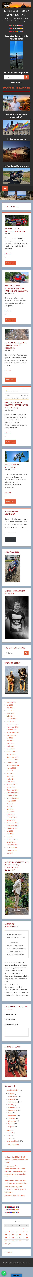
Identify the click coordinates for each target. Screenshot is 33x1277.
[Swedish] (19, 31)
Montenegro (12, 1110)
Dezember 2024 (12, 757)
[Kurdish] (19, 28)
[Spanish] (17, 31)
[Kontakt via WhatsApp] (3, 1273)
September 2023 (13, 798)
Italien (10, 1105)
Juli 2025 (10, 738)
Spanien (11, 1124)
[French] (10, 28)
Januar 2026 (11, 721)
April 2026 (10, 713)
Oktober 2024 (12, 762)
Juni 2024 (10, 773)
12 (13, 1235)
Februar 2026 (11, 719)
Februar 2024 (11, 784)
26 (13, 1241)
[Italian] (17, 28)
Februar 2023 (11, 817)
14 (20, 1235)
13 (16, 1235)
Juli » (10, 1244)
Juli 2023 (10, 804)
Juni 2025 (10, 740)
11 (9, 1235)
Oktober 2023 (12, 795)
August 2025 (11, 735)
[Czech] (17, 26)
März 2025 (10, 749)
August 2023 (11, 801)
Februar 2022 (11, 839)
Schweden (12, 1116)
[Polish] (11, 31)
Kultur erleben (13, 1144)
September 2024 (13, 765)
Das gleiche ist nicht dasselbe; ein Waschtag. (15, 230)
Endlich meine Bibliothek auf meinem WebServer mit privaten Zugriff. (16, 1160)
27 (16, 1241)
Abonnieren (10, 539)
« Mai (5, 1244)
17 (6, 1238)
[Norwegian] (10, 31)
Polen (10, 1113)
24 (6, 1241)
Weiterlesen (9, 263)
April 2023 (10, 812)
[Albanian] (10, 26)
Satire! (9, 1135)
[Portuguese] (13, 31)
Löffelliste (10, 1133)
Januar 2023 (11, 820)
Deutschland (12, 1096)
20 (16, 1238)
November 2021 (13, 847)
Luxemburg (12, 1107)
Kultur (9, 1130)
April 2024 (10, 779)
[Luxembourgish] (22, 28)
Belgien (11, 1094)
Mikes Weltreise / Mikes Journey (16, 12)
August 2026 (11, 702)
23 (27, 1238)
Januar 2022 (11, 842)
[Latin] (21, 28)
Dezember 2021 (12, 845)
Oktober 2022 (12, 828)
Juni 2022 (10, 834)
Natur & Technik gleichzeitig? (12, 466)
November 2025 (13, 727)
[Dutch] (21, 26)
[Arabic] (11, 26)
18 (9, 1238)
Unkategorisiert (12, 1141)
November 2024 (13, 760)
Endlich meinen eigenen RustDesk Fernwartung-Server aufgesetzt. (15, 1189)
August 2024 (11, 768)
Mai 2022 (10, 836)
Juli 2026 (10, 705)
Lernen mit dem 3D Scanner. (15, 1195)
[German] (11, 28)
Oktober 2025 (12, 730)
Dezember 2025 (12, 724)
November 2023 (13, 793)
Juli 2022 (10, 831)
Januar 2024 (11, 787)
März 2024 (10, 782)
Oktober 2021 (12, 850)
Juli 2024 (10, 771)
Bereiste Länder (12, 1090)
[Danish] (19, 26)
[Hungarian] (15, 28)
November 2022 (13, 826)
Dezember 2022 (12, 823)
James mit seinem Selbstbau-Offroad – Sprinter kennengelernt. (16, 288)
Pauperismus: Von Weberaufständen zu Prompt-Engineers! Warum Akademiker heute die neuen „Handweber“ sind (16, 1171)
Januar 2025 (11, 754)
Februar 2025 (11, 751)
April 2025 (10, 746)
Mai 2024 (10, 776)
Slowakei (11, 1118)
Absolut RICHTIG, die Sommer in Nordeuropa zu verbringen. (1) (16, 405)
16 (27, 1235)
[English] (22, 26)
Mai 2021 (10, 853)
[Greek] (13, 28)
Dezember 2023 (12, 790)
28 (20, 1241)
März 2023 (10, 815)
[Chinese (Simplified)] (13, 26)
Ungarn (11, 1126)
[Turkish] (22, 31)
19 (13, 1238)
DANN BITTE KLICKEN (16, 87)
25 (9, 1241)
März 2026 (10, 716)
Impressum (9, 1252)
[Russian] (15, 31)
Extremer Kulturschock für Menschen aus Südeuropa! (15, 345)
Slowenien (12, 1121)
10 (6, 1235)
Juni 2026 (10, 708)
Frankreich (12, 1099)
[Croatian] (15, 26)
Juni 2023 (10, 806)
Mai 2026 (10, 710)
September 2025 (13, 732)
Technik (9, 1138)
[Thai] (21, 31)
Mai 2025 (10, 743)
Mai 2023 (10, 809)
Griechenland (13, 1102)
